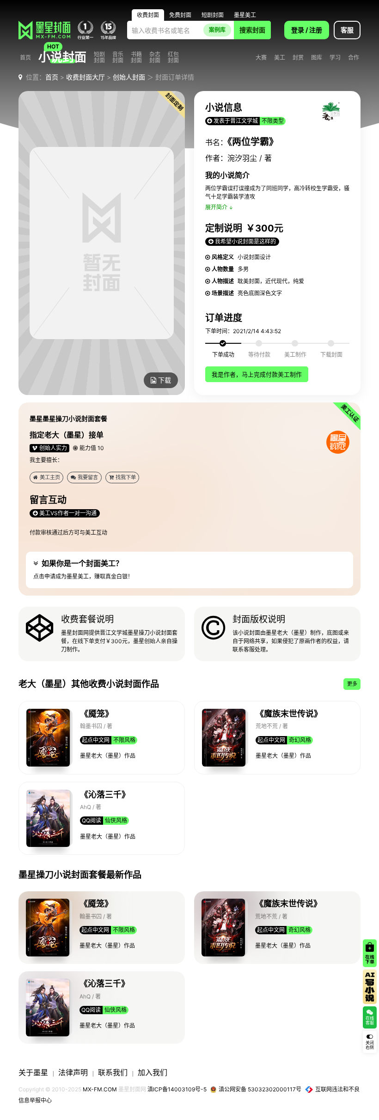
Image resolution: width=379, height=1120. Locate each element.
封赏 (298, 58)
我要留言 (88, 477)
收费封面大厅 (85, 77)
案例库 (217, 29)
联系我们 (113, 1072)
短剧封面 (99, 57)
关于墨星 (33, 1072)
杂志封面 (154, 57)
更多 (352, 684)
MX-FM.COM (100, 1089)
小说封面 (62, 57)
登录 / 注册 (306, 30)
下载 (164, 380)
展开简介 (216, 207)
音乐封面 (117, 57)
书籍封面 (136, 57)
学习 (335, 58)
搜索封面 (252, 30)
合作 (353, 58)
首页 (25, 58)
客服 (347, 30)
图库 (316, 58)
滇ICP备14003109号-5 (177, 1089)
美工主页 (50, 477)
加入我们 (152, 1072)
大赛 (261, 58)
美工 (279, 58)
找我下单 (126, 477)
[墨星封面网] (44, 30)
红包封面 (173, 57)
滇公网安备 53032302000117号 (260, 1089)
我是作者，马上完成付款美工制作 (257, 374)
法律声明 (73, 1072)
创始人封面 (129, 77)
